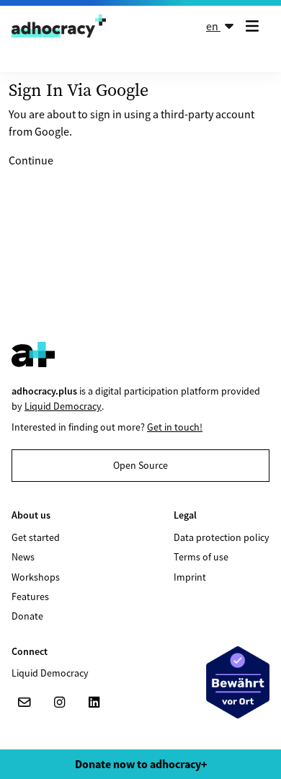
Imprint (190, 577)
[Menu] (255, 26)
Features (30, 596)
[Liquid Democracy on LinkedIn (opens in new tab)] (94, 703)
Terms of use (201, 556)
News (23, 556)
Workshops (36, 577)
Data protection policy (221, 537)
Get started (36, 537)
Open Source (140, 465)
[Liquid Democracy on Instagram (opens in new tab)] (59, 703)
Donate (27, 615)
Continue (31, 160)
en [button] (213, 26)
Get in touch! (174, 427)
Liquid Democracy (63, 406)
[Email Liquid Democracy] (24, 703)
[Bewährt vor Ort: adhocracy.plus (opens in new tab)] (237, 682)
